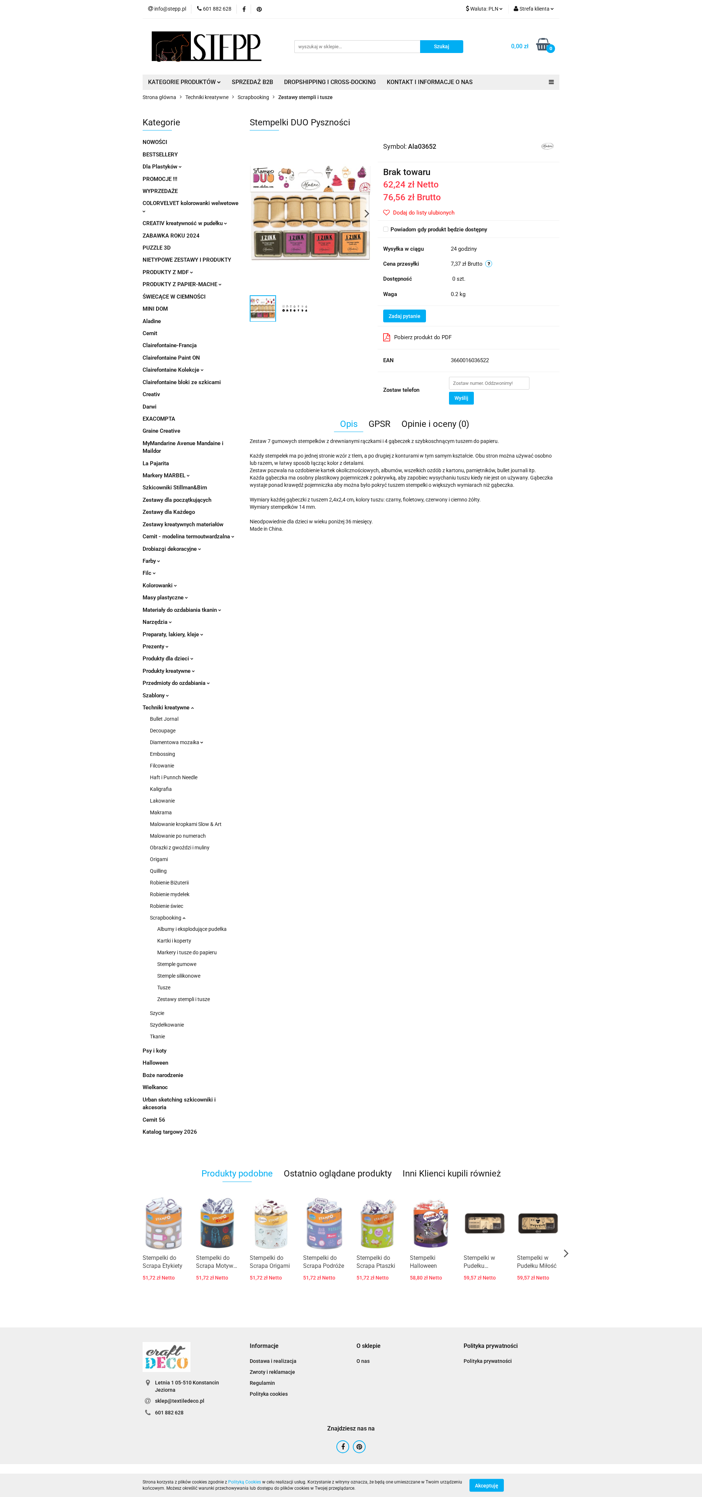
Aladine (152, 321)
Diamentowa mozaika (175, 742)
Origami (159, 859)
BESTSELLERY (160, 154)
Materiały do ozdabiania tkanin (180, 610)
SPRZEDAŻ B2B (252, 82)
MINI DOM (155, 309)
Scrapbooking (166, 918)
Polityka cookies (269, 1394)
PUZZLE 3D (157, 248)
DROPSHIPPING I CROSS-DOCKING (330, 82)
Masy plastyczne (164, 597)
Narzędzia (156, 622)
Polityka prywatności (488, 1361)
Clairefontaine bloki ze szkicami (182, 382)
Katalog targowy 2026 (170, 1132)
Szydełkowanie (167, 1025)
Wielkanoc (155, 1087)
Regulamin (262, 1383)
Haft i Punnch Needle (173, 777)
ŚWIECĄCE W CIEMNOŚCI (174, 296)
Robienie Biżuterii (169, 883)
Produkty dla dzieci (166, 658)
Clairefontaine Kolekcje (172, 370)
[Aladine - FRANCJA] (547, 146)
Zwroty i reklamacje (272, 1372)
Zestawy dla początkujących (177, 500)
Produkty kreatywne (167, 671)
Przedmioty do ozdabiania (175, 683)
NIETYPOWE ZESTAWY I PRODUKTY (187, 260)
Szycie (157, 1013)
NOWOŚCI (155, 142)
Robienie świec (166, 906)
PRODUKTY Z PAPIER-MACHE (181, 284)
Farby (150, 561)
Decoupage (163, 731)
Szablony (154, 695)
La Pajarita (156, 463)
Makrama (161, 812)
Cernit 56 (154, 1120)
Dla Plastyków (161, 166)
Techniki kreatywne (167, 707)
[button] (264, 1346)
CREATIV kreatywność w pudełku (183, 223)
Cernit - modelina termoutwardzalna (187, 536)
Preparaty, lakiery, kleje (171, 634)
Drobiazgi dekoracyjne (170, 549)
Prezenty (154, 646)
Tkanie (157, 1036)
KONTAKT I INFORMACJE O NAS (430, 82)
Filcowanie (162, 766)
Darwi (149, 406)
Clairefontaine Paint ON (171, 358)
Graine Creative (161, 431)
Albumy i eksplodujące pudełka (192, 929)
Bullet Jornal (164, 719)
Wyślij (461, 398)
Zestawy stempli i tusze (183, 999)
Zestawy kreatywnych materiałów (183, 524)
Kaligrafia (161, 789)
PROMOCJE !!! (160, 179)
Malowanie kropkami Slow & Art (186, 824)
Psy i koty (154, 1050)
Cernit (150, 333)
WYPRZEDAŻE (160, 191)
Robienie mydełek (169, 894)
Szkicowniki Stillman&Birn (175, 487)
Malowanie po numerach (178, 836)
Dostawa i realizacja (273, 1361)
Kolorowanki (158, 585)
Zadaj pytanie (404, 316)
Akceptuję (486, 1485)
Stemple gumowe (176, 964)
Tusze (163, 987)
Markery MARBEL (165, 475)
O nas (363, 1361)
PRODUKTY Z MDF (166, 272)
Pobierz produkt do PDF (423, 337)
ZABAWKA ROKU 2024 (171, 235)
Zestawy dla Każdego (169, 512)
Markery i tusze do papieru (187, 952)
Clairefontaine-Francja (170, 345)
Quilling (158, 871)
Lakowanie (162, 801)
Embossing (162, 754)
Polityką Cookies (244, 1482)
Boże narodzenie (163, 1075)
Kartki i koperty (174, 941)
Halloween (155, 1063)
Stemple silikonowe (178, 976)
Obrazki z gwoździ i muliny (180, 847)
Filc (148, 573)
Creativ (151, 394)
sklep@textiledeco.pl (179, 1401)
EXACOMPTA (159, 419)
